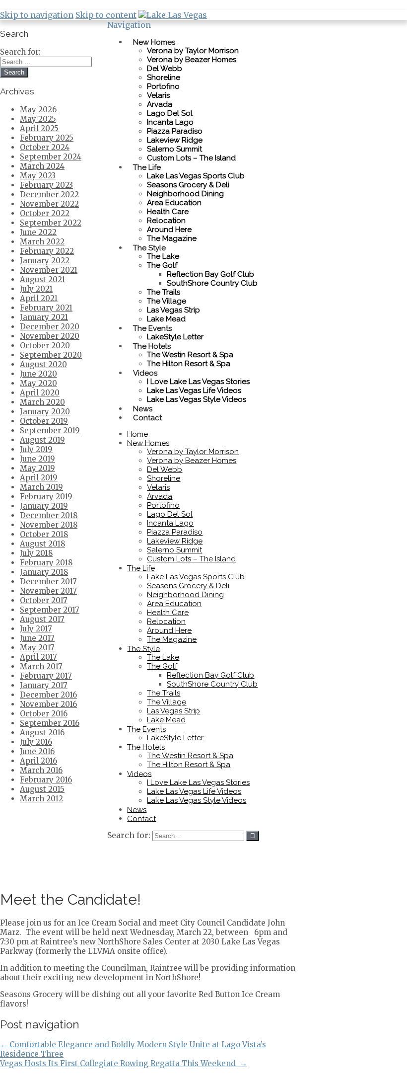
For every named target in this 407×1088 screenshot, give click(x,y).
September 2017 (49, 610)
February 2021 (46, 307)
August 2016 (42, 732)
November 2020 (49, 336)
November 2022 (49, 204)
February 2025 (46, 138)
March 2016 (41, 770)
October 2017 (44, 600)
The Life (147, 166)
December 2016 (48, 694)
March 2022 (42, 241)
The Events (152, 327)
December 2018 (48, 515)
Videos (145, 372)
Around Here (169, 229)
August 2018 (42, 543)
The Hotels (152, 345)
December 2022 (49, 194)
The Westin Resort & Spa (190, 354)
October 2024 (44, 147)
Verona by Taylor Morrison (193, 50)
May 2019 (37, 468)
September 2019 (50, 430)
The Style (149, 247)
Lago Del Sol (170, 113)
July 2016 (36, 742)
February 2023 (46, 185)
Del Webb (164, 68)
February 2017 (46, 676)
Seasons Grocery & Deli (188, 184)
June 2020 (38, 374)
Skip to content (105, 15)
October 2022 (44, 213)
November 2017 (48, 591)
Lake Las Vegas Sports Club (196, 175)
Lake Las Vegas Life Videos (194, 390)
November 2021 (48, 270)
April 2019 (39, 477)
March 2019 (41, 487)
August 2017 (42, 619)
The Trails (163, 292)
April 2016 (38, 761)
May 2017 (37, 647)
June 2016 (37, 751)
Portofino (163, 86)
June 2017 (37, 638)
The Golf (162, 265)
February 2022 (47, 251)
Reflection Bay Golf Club (210, 274)
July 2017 (36, 628)
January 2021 (44, 317)
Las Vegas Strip (173, 310)
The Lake (163, 256)
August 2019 (42, 440)
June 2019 (37, 459)
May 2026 (38, 109)
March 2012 (41, 798)
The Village (166, 301)
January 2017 (44, 685)
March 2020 (42, 402)
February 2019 (46, 496)
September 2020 (51, 355)
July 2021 (36, 289)
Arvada (159, 104)
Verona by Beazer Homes (191, 59)
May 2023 (38, 175)
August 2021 (42, 279)
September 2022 (50, 223)
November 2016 (48, 704)
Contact (147, 417)
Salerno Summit (174, 149)
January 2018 (44, 572)
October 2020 (45, 345)
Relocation (166, 220)
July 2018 (36, 553)
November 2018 (48, 525)
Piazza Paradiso (175, 131)
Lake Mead (166, 719)
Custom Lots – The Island (191, 158)
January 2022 (44, 260)
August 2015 (42, 789)
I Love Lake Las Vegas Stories (198, 381)
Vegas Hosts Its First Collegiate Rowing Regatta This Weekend (123, 1063)
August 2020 (43, 364)
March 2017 (41, 666)
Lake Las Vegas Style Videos (196, 399)
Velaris (158, 95)
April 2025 (39, 128)
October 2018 (44, 534)
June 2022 (38, 232)
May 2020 (38, 383)
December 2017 (48, 581)
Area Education (174, 202)
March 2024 (42, 166)
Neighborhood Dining (185, 193)
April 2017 (38, 657)
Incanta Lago (170, 122)
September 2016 (49, 723)
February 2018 (46, 562)
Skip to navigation (36, 15)
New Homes (154, 41)
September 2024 (50, 156)
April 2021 (39, 298)
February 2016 (46, 779)
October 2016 (44, 713)
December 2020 (49, 326)
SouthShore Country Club (212, 283)
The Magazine (172, 238)
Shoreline (163, 77)
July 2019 (36, 449)
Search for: (128, 835)
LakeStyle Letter (175, 737)
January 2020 (45, 411)
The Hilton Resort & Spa (188, 363)
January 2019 (44, 506)
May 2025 (38, 119)
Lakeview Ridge (175, 140)
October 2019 (44, 421)
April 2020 (40, 392)
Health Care (168, 211)
